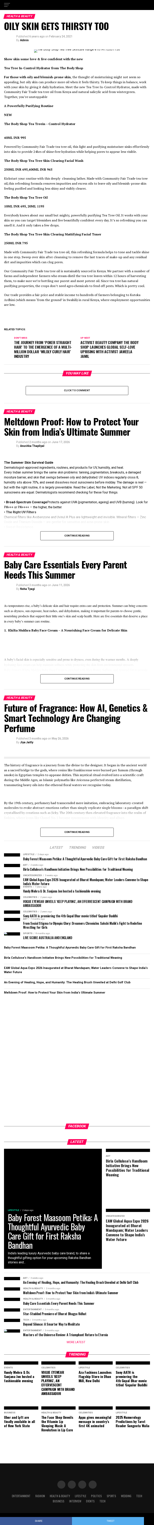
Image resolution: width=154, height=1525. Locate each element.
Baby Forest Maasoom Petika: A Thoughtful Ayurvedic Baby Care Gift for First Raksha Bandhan (70, 947)
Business (58, 1501)
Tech (139, 1496)
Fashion (40, 1496)
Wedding (126, 1496)
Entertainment (21, 1496)
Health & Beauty (60, 1496)
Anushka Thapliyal (32, 445)
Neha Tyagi (27, 588)
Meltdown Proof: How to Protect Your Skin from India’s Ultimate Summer (54, 992)
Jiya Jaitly (26, 742)
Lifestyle (80, 1496)
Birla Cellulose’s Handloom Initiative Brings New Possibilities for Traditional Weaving (63, 958)
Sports (111, 1496)
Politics (96, 1496)
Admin (24, 40)
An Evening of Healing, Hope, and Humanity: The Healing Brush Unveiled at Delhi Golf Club (67, 982)
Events (90, 1501)
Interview (75, 1501)
